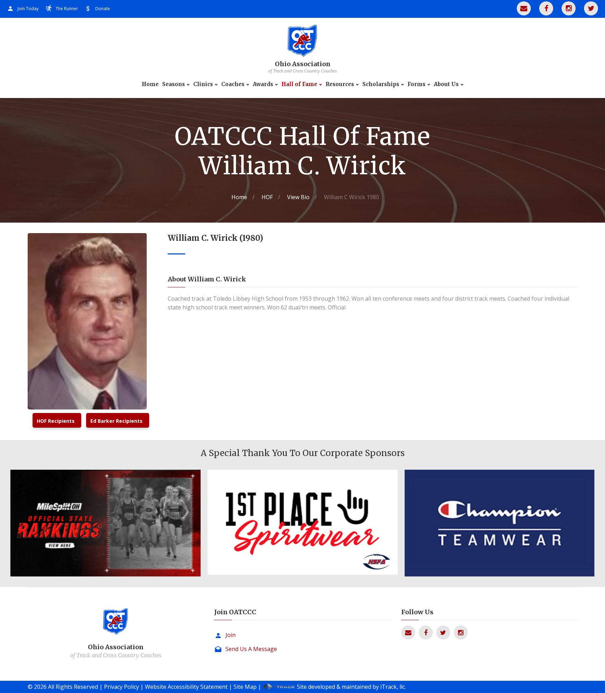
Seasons (173, 84)
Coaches (232, 84)
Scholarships (380, 84)
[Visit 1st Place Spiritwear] (302, 522)
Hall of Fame (299, 84)
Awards (263, 84)
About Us (446, 84)
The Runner (67, 9)
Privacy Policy (121, 687)
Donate (102, 9)
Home (150, 84)
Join (230, 635)
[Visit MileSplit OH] (105, 523)
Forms (416, 84)
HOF (267, 197)
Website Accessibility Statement (186, 687)
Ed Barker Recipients (116, 421)
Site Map (245, 687)
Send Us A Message (251, 649)
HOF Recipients (56, 421)
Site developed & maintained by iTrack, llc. (351, 687)
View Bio (298, 197)
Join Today (28, 9)
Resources (340, 84)
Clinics (203, 84)
